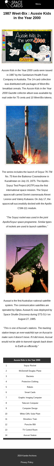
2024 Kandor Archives (27, 456)
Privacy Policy (27, 462)
